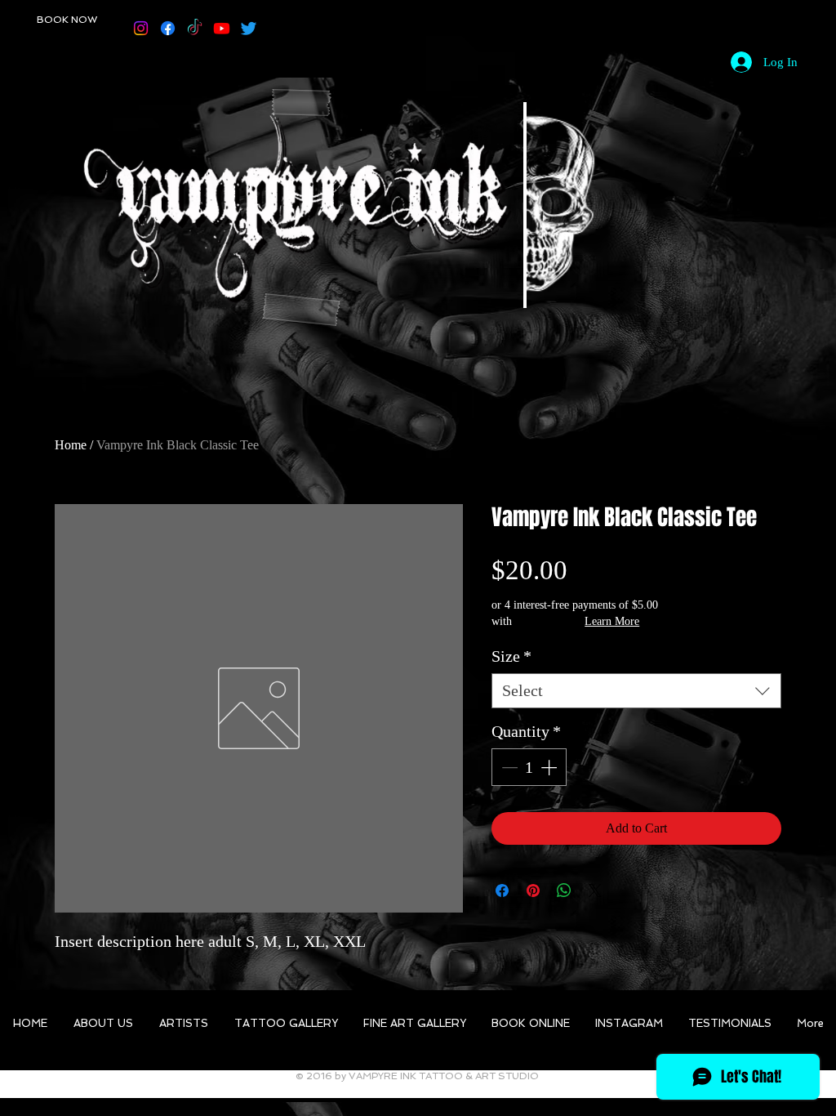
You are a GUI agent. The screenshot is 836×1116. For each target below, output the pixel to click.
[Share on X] (595, 890)
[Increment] (550, 767)
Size (511, 656)
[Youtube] (221, 28)
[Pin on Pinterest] (533, 890)
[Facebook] (167, 28)
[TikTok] (194, 28)
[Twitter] (248, 28)
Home (71, 445)
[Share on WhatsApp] (564, 890)
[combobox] (636, 690)
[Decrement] (508, 767)
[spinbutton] (529, 767)
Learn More (612, 621)
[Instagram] (140, 28)
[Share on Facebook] (502, 890)
